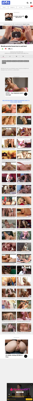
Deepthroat (20, 61)
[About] (3, 56)
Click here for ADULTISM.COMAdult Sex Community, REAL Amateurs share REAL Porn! (16, 52)
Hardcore (9, 61)
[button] (16, 35)
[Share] (10, 56)
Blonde (4, 63)
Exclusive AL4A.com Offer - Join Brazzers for (16, 24)
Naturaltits (26, 61)
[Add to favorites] (16, 56)
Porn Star (14, 61)
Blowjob (4, 61)
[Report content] (23, 56)
